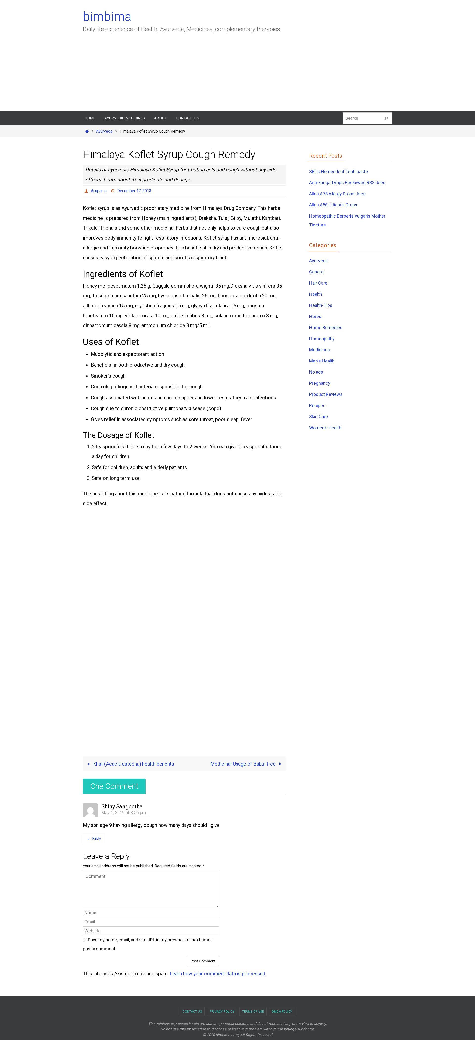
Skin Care (318, 416)
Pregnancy (319, 383)
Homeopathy (322, 338)
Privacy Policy (222, 1011)
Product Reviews (326, 394)
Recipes (317, 405)
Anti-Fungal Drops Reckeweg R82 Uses (347, 182)
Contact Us (192, 1011)
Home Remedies (325, 327)
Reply (96, 838)
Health (315, 294)
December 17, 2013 (134, 190)
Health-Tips (320, 305)
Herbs (315, 316)
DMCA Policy (282, 1011)
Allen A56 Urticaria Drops (333, 204)
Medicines (319, 349)
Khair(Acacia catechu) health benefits (133, 764)
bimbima (107, 16)
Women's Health (325, 427)
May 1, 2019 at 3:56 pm (123, 812)
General (316, 271)
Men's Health (322, 360)
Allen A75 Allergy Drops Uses (337, 193)
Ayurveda (104, 131)
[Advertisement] (237, 74)
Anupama (99, 190)
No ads (316, 372)
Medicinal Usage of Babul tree (243, 764)
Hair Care (318, 283)
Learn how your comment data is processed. (218, 974)
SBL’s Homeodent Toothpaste (338, 171)
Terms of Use (253, 1011)
